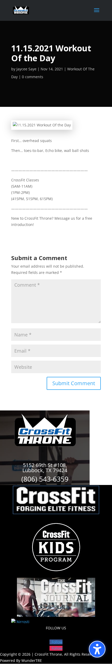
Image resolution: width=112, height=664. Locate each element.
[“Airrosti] (20, 621)
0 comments (32, 76)
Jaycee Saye (26, 68)
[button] (97, 649)
